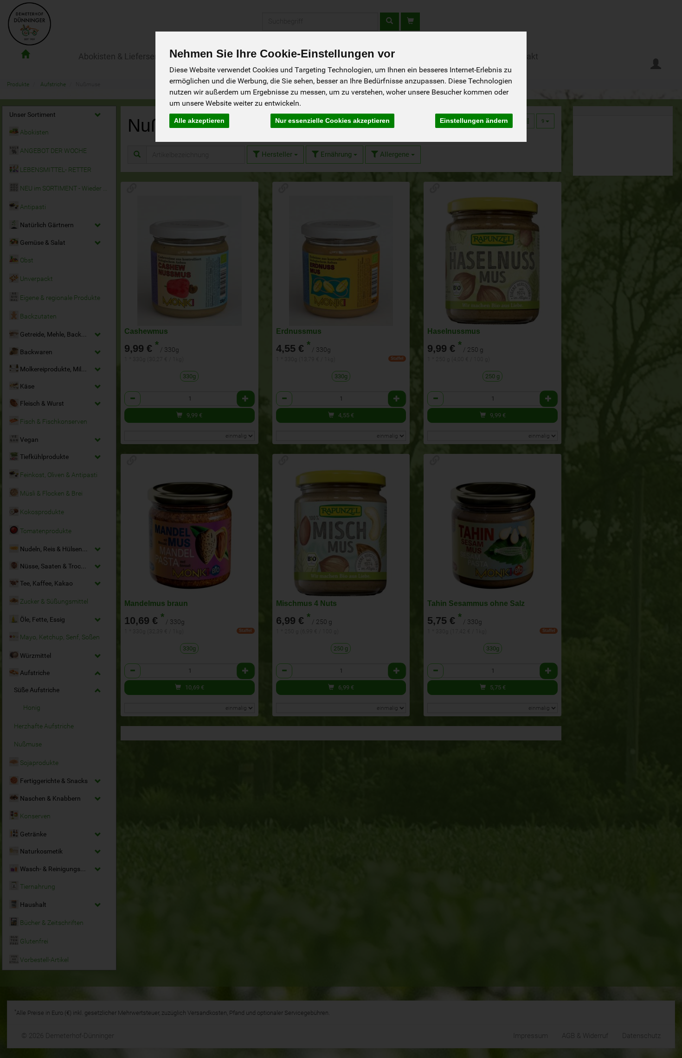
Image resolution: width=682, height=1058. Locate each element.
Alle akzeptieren (199, 120)
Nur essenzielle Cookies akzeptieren (332, 120)
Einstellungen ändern (474, 120)
